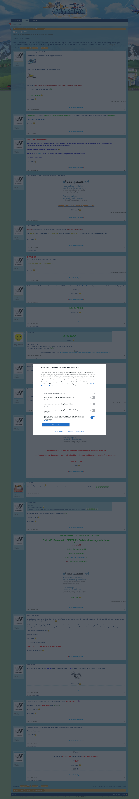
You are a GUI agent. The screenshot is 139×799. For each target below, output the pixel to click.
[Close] (102, 367)
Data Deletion (59, 431)
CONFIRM (55, 425)
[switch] (92, 397)
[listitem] (69, 393)
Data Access (69, 431)
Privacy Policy (80, 431)
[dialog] (69, 399)
